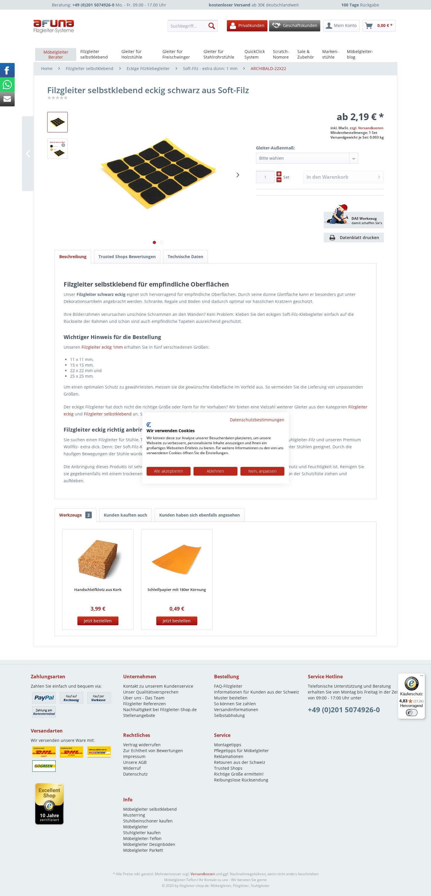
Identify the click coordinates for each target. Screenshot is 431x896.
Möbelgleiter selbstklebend (150, 809)
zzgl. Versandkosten (367, 127)
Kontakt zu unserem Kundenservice (158, 686)
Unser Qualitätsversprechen (151, 692)
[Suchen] (212, 26)
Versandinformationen (236, 709)
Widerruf (132, 768)
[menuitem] (194, 26)
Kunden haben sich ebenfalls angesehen (199, 515)
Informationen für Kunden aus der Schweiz (256, 692)
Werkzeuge (74, 515)
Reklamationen (228, 756)
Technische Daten (185, 256)
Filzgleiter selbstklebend (108, 414)
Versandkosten (203, 873)
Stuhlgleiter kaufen (142, 832)
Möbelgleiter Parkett (143, 850)
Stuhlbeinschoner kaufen (148, 821)
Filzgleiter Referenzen (144, 703)
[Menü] (421, 676)
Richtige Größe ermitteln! (239, 774)
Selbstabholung (229, 715)
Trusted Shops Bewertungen (127, 256)
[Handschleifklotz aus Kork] (97, 558)
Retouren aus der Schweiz (239, 762)
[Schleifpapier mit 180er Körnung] (176, 558)
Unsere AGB (135, 762)
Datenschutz (135, 774)
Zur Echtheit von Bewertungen (153, 750)
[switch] (412, 712)
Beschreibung (72, 256)
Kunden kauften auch (125, 515)
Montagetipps (227, 744)
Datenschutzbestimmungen (257, 420)
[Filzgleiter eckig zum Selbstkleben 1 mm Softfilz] (57, 122)
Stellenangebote (139, 715)
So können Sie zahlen (235, 703)
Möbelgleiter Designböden (149, 844)
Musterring (134, 815)
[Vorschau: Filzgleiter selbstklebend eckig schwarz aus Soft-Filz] (57, 148)
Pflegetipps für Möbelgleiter (241, 750)
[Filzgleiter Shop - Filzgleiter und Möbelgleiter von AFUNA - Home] (54, 26)
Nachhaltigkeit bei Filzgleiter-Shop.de (160, 709)
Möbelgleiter (135, 826)
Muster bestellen (230, 698)
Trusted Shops (228, 768)
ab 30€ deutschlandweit (254, 5)
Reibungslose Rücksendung (241, 780)
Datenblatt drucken (359, 237)
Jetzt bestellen (98, 621)
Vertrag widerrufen (142, 744)
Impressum (134, 756)
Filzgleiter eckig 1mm (102, 347)
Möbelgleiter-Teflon (142, 838)
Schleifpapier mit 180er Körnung (176, 589)
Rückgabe (360, 5)
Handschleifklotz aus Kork (97, 589)
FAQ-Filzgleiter (228, 686)
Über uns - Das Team (143, 698)
